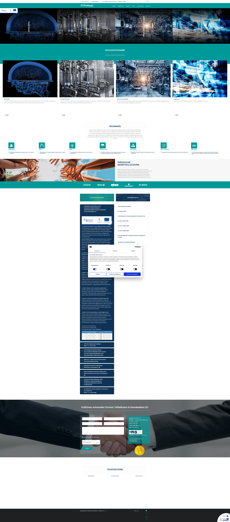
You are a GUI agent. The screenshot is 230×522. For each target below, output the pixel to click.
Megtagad (98, 274)
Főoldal (113, 6)
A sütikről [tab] (133, 250)
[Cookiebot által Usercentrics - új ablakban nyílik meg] (135, 247)
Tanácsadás (7, 99)
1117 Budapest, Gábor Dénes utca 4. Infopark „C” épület (114, 1)
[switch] (108, 269)
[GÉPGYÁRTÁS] (201, 8)
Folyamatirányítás (65, 99)
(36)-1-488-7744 (85, 1)
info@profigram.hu (95, 1)
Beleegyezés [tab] (97, 250)
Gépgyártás (176, 99)
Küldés (87, 448)
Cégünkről (128, 6)
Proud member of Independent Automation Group (138, 435)
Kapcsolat (148, 6)
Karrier (133, 6)
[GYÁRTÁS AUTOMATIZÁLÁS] (143, 8)
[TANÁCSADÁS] (29, 8)
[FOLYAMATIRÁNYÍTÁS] (86, 8)
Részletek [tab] (115, 250)
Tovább (6, 115)
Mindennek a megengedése (132, 274)
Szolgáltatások (120, 6)
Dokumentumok (140, 6)
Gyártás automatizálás (122, 99)
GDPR (106, 510)
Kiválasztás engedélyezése (115, 274)
